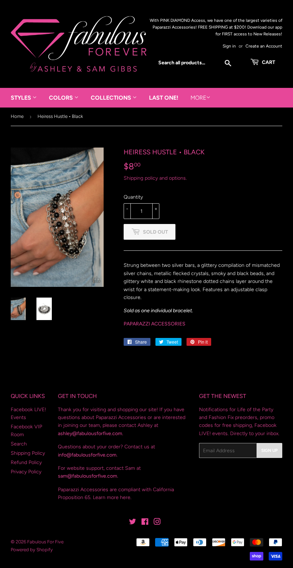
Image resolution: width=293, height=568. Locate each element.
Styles (22, 97)
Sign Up (269, 450)
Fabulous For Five (45, 541)
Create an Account (263, 46)
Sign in (229, 46)
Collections (112, 97)
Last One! (163, 97)
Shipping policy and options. (155, 178)
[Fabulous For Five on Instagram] (157, 523)
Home (17, 116)
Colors (61, 97)
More (198, 97)
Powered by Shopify (32, 549)
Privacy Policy (26, 472)
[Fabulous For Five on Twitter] (132, 523)
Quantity (133, 197)
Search (19, 444)
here (125, 497)
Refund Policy (26, 462)
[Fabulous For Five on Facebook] (145, 523)
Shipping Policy (28, 453)
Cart (268, 62)
